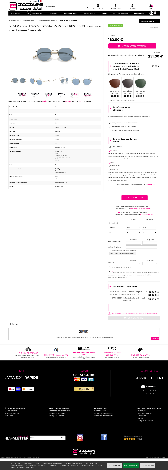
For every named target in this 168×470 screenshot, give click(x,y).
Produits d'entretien (120, 13)
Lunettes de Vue (89, 13)
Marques (53, 13)
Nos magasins (115, 8)
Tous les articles (13, 21)
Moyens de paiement (12, 413)
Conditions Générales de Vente (59, 411)
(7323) (139, 439)
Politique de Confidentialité (103, 413)
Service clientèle (98, 8)
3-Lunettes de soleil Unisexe (45, 21)
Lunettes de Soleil (70, 13)
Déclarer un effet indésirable (103, 416)
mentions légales (59, 408)
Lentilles (104, 13)
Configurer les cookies (145, 421)
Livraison (21, 377)
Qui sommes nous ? (12, 411)
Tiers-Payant (141, 411)
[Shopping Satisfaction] (133, 436)
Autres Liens (141, 416)
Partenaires (9, 416)
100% (84, 375)
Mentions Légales (100, 411)
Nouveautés (15, 13)
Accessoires (139, 13)
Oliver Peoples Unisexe (67, 21)
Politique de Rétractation (57, 413)
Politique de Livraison (56, 416)
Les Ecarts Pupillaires (144, 413)
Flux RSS (140, 418)
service (149, 378)
